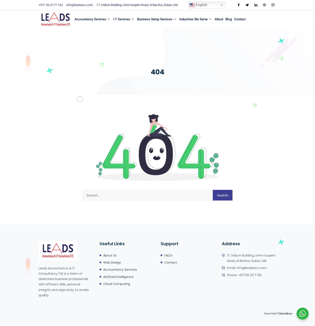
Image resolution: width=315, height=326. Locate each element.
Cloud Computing (116, 284)
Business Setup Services (154, 19)
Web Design (112, 262)
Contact (240, 19)
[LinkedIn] (256, 5)
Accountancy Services (90, 19)
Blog (228, 19)
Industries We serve (193, 19)
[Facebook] (239, 5)
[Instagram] (273, 5)
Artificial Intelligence (118, 277)
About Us (110, 255)
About (219, 19)
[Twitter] (247, 5)
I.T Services (121, 19)
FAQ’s (168, 255)
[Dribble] (264, 5)
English (201, 5)
